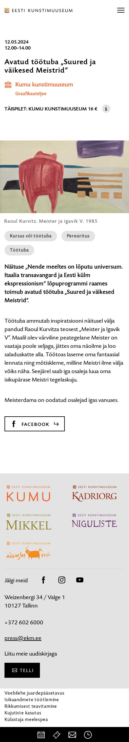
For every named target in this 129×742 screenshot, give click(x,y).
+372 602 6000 (23, 622)
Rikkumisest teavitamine (30, 706)
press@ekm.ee (22, 638)
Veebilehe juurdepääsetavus (34, 693)
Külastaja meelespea (26, 719)
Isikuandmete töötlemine (31, 699)
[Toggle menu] (120, 10)
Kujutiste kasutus (22, 713)
